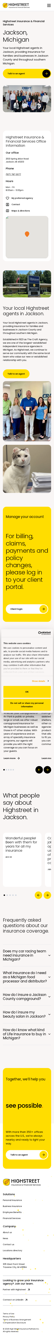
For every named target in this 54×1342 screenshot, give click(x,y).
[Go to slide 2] (6, 769)
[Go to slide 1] (4, 769)
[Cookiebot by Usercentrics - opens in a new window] (38, 633)
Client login (16, 609)
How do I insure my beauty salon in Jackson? (24, 1014)
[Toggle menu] (49, 5)
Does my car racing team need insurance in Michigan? (24, 955)
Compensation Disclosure (14, 1322)
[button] (27, 234)
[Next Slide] (47, 770)
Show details (38, 681)
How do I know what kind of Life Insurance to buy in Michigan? (24, 1034)
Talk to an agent (16, 73)
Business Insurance (12, 1206)
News (5, 1238)
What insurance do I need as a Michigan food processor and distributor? (25, 977)
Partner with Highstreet (14, 1289)
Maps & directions (21, 210)
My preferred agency (22, 198)
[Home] (27, 1182)
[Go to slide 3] (8, 769)
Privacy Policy (9, 1316)
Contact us (8, 1244)
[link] (16, 5)
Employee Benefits (12, 1212)
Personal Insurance (12, 1200)
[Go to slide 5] (13, 769)
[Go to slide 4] (11, 769)
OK (27, 692)
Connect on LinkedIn (13, 1299)
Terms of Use (8, 1313)
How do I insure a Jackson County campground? (24, 996)
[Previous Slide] (39, 770)
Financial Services (12, 1218)
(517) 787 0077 (13, 174)
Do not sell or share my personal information (26, 705)
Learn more (10, 758)
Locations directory (12, 1250)
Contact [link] (16, 204)
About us (7, 1232)
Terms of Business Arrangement (17, 1319)
